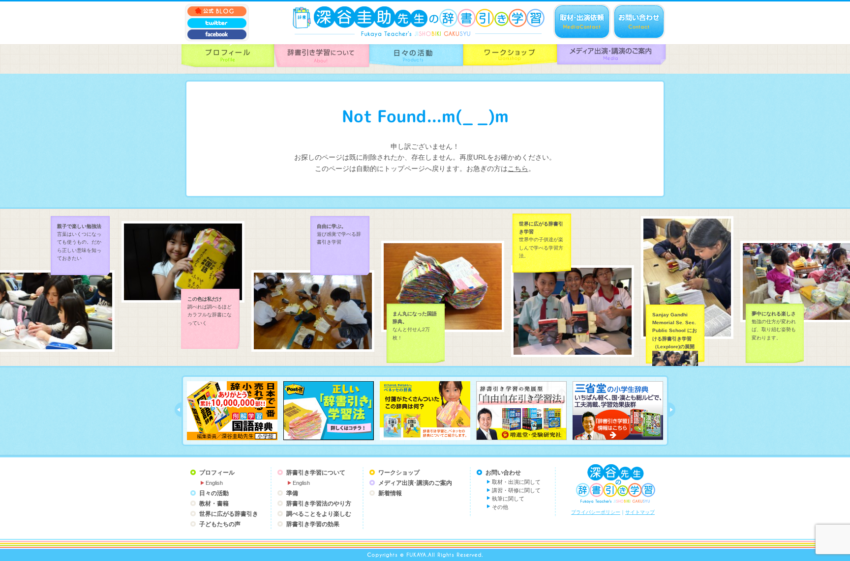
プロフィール (217, 472)
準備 (292, 493)
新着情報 (390, 493)
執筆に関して (508, 499)
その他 (500, 507)
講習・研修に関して (516, 490)
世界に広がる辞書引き (228, 513)
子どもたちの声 (220, 524)
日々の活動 (214, 493)
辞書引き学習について (315, 472)
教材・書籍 (214, 503)
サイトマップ (640, 512)
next (671, 409)
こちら (518, 168)
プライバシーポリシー (595, 512)
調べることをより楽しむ (318, 513)
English (214, 483)
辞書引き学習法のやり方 (318, 503)
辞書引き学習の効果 (312, 524)
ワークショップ (399, 472)
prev (178, 409)
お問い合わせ (503, 472)
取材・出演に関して (516, 482)
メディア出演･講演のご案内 (415, 482)
